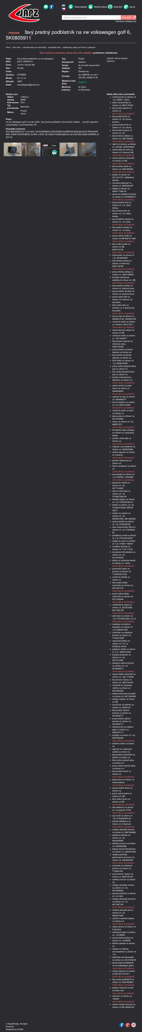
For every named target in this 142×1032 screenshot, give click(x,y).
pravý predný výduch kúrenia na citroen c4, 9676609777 (121, 721)
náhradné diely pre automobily (34, 47)
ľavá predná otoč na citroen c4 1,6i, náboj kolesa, (121, 213)
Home (8, 47)
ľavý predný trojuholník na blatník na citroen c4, (123, 756)
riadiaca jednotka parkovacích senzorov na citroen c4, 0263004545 (123, 857)
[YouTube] (133, 1024)
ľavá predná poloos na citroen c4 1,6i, (122, 131)
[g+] (128, 1024)
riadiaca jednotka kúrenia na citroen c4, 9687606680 (124, 831)
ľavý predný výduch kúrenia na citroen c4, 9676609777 (121, 713)
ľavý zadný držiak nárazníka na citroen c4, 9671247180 (123, 585)
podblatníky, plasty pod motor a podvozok (79, 47)
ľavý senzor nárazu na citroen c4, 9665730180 (122, 681)
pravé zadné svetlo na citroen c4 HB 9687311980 (124, 237)
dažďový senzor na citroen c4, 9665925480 (123, 844)
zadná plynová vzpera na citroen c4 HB (123, 331)
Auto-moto (16, 47)
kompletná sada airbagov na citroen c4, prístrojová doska (123, 432)
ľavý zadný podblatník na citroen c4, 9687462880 (123, 980)
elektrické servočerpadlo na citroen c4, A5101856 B (124, 958)
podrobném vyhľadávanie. (105, 52)
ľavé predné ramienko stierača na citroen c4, (122, 356)
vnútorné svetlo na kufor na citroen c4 (123, 412)
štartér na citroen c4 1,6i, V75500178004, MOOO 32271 (123, 507)
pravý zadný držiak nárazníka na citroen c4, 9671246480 (123, 596)
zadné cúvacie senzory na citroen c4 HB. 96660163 (123, 1005)
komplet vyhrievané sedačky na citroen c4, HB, (124, 278)
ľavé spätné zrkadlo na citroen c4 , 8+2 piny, (122, 228)
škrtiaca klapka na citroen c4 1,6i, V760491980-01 (123, 500)
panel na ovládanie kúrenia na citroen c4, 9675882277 (124, 195)
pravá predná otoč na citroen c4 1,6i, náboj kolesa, (121, 205)
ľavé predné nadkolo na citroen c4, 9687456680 (122, 137)
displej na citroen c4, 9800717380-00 (121, 190)
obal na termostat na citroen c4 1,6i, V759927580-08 (121, 493)
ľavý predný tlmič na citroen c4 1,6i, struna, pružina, (122, 119)
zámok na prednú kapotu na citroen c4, (123, 919)
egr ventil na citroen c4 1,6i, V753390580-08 (122, 817)
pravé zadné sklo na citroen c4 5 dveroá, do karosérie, (122, 299)
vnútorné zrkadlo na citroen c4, (121, 578)
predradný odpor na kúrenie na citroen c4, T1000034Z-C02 (121, 571)
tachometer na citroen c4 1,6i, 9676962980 (123, 256)
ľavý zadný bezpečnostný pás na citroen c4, (123, 373)
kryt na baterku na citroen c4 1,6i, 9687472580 (123, 403)
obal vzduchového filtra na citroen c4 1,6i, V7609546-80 (123, 530)
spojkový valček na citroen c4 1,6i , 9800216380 (123, 650)
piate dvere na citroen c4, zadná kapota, (123, 781)
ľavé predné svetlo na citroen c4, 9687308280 (122, 167)
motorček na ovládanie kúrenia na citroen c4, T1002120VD (122, 635)
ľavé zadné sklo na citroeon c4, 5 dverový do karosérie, (123, 308)
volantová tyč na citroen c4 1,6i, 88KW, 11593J (124, 98)
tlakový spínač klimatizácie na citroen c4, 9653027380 (124, 850)
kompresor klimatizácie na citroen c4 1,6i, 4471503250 (123, 555)
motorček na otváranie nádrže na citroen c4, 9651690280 (122, 688)
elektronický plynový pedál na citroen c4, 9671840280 (124, 695)
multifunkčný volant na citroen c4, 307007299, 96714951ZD (122, 607)
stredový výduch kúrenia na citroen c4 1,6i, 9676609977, (123, 666)
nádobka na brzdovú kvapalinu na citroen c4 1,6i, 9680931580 (122, 627)
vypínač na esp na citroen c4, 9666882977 (123, 398)
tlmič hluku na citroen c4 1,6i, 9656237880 (123, 362)
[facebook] (51, 12)
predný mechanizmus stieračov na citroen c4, (122, 378)
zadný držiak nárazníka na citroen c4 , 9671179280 (123, 675)
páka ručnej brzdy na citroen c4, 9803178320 (122, 104)
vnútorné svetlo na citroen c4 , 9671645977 (123, 337)
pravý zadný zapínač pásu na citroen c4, (123, 767)
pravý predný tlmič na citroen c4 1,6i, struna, (122, 126)
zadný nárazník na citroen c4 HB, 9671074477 (123, 972)
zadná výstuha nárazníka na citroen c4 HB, (123, 159)
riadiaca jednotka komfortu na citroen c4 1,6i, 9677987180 (124, 901)
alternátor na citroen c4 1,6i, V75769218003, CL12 (124, 617)
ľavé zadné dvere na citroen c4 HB (121, 800)
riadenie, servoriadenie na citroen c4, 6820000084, (123, 448)
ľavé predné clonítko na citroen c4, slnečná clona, (123, 287)
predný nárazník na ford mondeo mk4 (122, 989)
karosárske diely (54, 47)
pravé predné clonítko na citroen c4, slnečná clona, (123, 292)
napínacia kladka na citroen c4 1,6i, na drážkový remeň (121, 643)
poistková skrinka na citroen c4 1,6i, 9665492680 (121, 838)
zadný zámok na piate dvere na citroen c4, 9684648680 (122, 388)
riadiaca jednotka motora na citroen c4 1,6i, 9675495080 (123, 888)
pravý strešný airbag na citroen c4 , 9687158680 (123, 273)
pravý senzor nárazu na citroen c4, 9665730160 (122, 875)
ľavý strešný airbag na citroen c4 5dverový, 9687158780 (122, 263)
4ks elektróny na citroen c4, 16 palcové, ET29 (122, 808)
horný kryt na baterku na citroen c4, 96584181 (123, 706)
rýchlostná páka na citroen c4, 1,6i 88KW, (123, 933)
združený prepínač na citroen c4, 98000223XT (122, 184)
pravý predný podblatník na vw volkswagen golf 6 (123, 964)
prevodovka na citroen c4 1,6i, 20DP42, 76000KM (123, 475)
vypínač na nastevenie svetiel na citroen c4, (122, 750)
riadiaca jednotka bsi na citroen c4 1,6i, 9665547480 (122, 913)
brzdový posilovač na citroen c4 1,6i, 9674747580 (121, 657)
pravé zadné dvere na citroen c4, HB (122, 795)
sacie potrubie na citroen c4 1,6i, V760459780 (123, 523)
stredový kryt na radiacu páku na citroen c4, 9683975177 (122, 729)
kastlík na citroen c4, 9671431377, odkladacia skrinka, (123, 177)
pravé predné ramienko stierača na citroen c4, (122, 351)
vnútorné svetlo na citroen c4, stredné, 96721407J (123, 323)
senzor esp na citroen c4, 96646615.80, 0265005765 (124, 317)
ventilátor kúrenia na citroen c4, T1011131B (122, 548)
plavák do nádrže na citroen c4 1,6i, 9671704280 (121, 485)
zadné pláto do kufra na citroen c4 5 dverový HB (122, 151)
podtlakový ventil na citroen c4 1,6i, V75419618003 (124, 536)
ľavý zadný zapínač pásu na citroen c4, (123, 761)
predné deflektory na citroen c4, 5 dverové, (121, 822)
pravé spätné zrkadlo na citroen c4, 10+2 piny (123, 220)
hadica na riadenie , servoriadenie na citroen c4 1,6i (124, 951)
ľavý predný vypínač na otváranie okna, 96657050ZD (122, 344)
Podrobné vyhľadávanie (126, 21)
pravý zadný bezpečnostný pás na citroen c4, (124, 367)
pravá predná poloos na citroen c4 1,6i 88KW (122, 939)
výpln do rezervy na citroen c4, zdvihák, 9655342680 (124, 145)
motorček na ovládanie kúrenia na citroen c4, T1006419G (122, 868)
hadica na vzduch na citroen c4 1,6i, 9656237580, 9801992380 (124, 516)
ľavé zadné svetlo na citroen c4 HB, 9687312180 (121, 247)
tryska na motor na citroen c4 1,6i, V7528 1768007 (123, 542)
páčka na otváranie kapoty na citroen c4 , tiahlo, (123, 561)
